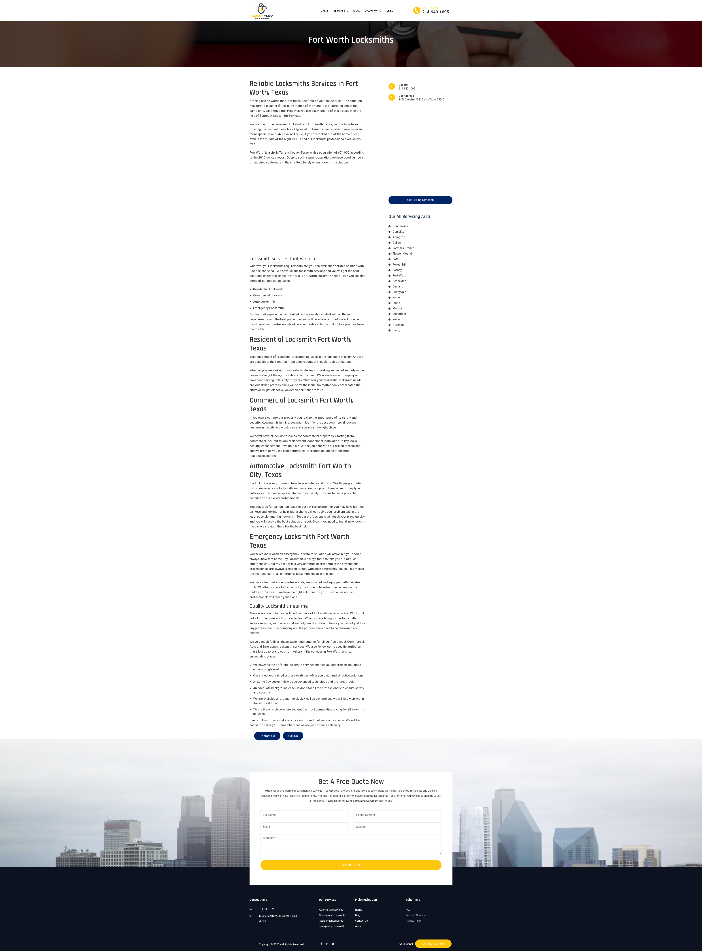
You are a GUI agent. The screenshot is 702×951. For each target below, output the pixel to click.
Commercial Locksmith (332, 915)
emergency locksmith (298, 554)
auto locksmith (260, 493)
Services (339, 11)
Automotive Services (331, 909)
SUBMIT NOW (351, 865)
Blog (356, 11)
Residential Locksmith (331, 920)
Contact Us (373, 11)
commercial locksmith (305, 451)
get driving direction (420, 200)
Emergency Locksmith (332, 926)
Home (324, 11)
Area (389, 11)
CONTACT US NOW (433, 943)
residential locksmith (291, 357)
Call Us (293, 736)
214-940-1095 (435, 12)
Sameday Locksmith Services (280, 115)
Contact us (267, 736)
